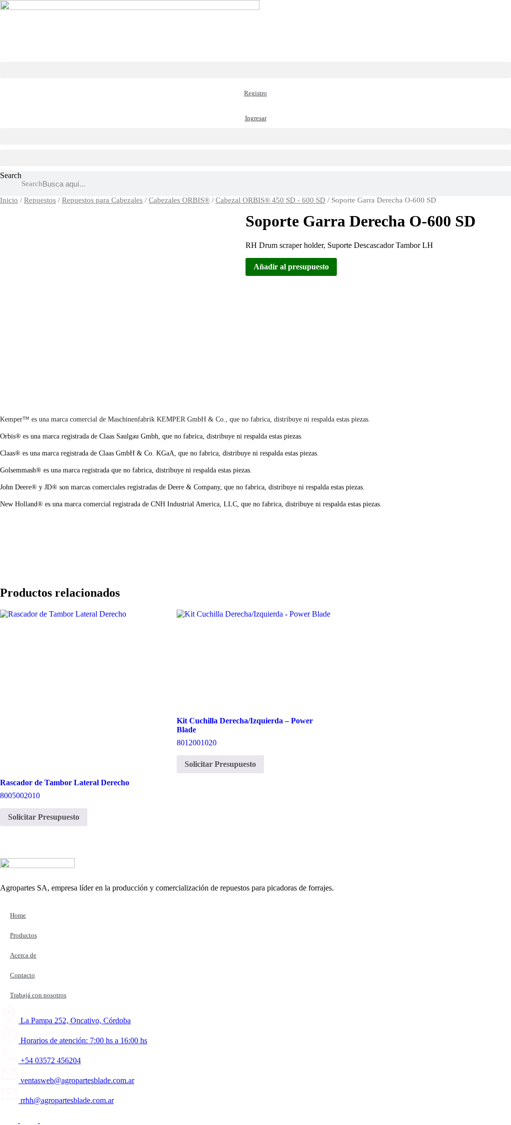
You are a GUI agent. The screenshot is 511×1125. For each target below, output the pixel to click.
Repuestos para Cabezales (102, 200)
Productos (23, 935)
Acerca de (23, 955)
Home (18, 915)
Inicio (9, 200)
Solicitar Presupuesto (43, 817)
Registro (255, 93)
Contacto (22, 975)
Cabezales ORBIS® (179, 200)
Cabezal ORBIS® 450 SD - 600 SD (270, 200)
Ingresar (255, 118)
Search (10, 175)
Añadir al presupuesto (291, 266)
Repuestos (40, 200)
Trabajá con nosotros (38, 995)
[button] (255, 70)
